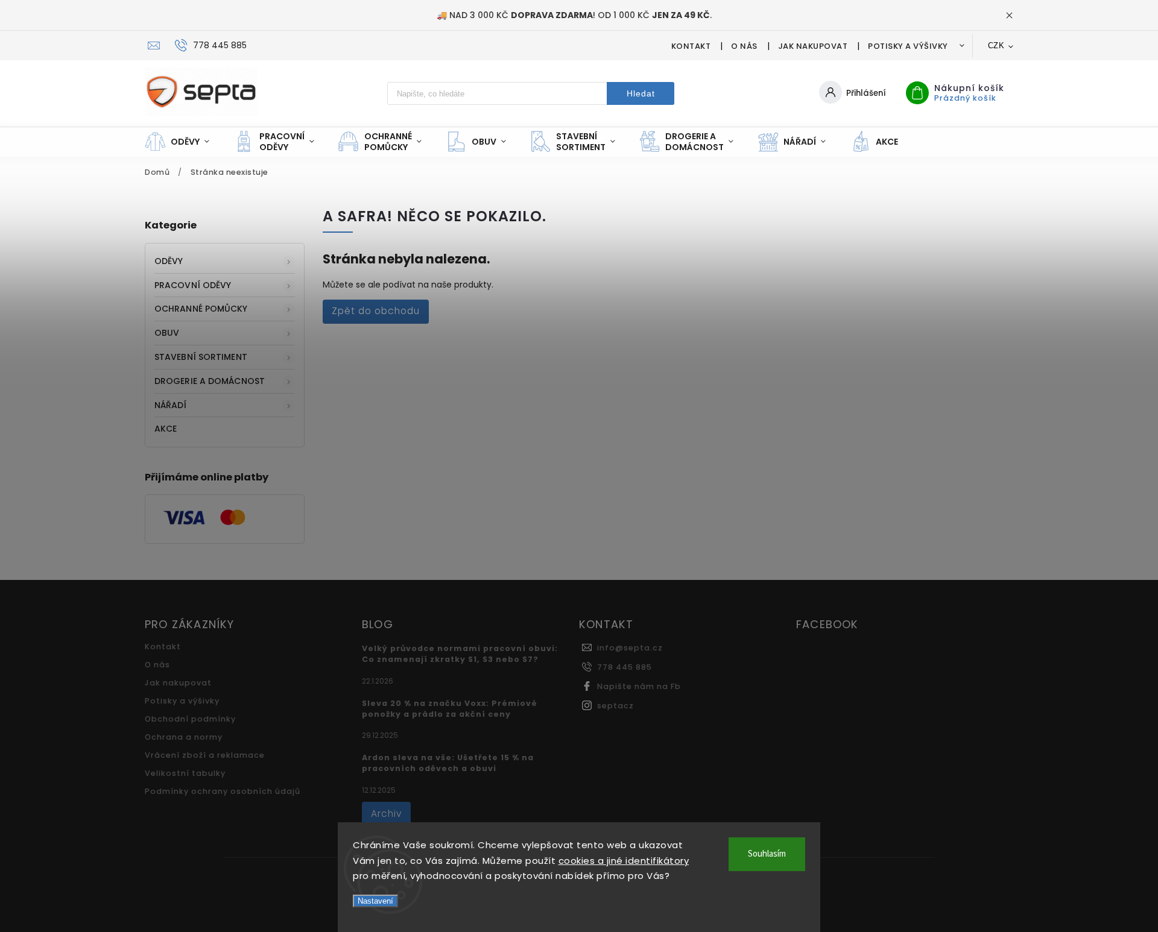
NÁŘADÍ (170, 405)
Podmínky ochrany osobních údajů (222, 791)
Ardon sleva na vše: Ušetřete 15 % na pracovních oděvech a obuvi (448, 762)
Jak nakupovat (813, 46)
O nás (744, 46)
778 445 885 (624, 667)
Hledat (641, 93)
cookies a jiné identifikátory (623, 860)
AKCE (165, 429)
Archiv (386, 813)
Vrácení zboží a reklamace (205, 755)
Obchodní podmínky (190, 719)
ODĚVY (168, 261)
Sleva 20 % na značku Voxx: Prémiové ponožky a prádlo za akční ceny (449, 708)
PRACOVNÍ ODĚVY (192, 285)
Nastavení (375, 900)
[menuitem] (183, 142)
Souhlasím (767, 854)
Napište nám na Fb (639, 686)
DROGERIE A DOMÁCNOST (209, 381)
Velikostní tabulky (185, 773)
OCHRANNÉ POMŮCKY (201, 309)
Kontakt (691, 46)
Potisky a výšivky (908, 46)
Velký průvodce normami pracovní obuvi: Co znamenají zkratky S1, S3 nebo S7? (460, 653)
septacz (615, 706)
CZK (996, 45)
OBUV (166, 333)
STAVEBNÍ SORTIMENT (200, 357)
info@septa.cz (630, 648)
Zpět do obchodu (376, 310)
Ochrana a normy (184, 737)
